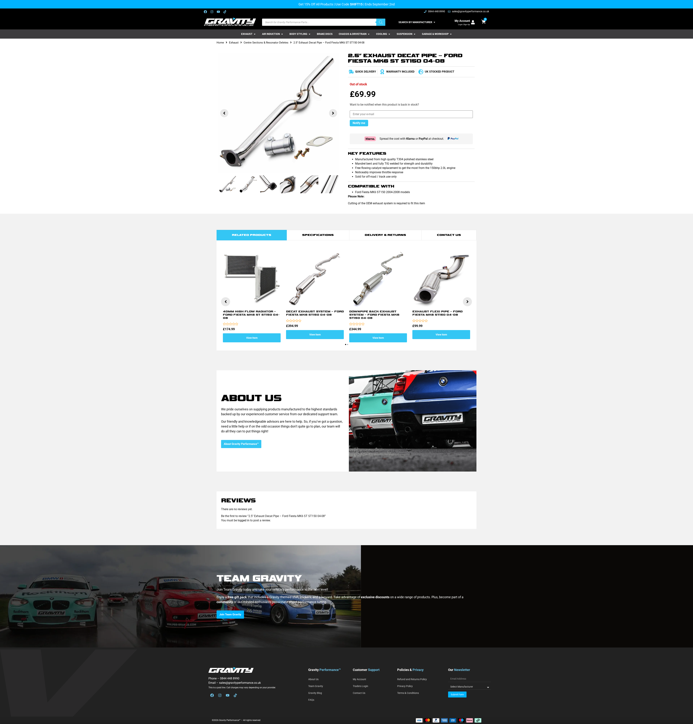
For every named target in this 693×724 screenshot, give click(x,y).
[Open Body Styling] (309, 34)
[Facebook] (205, 11)
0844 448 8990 (229, 678)
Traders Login (360, 686)
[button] (224, 113)
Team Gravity (315, 686)
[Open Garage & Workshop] (451, 34)
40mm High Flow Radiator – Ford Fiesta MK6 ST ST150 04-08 (251, 315)
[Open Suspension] (414, 34)
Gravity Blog (315, 693)
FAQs (311, 699)
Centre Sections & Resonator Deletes (266, 42)
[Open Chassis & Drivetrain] (368, 34)
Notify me (359, 123)
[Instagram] (212, 11)
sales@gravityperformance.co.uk (240, 682)
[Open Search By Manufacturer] (434, 22)
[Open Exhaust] (254, 34)
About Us (313, 679)
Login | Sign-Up (464, 24)
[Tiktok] (225, 11)
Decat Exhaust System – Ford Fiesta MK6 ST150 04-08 (315, 313)
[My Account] (473, 22)
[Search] (380, 22)
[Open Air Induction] (282, 34)
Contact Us (359, 693)
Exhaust (234, 42)
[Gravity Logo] (230, 22)
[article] (346, 599)
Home (220, 42)
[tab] (252, 235)
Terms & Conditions (408, 693)
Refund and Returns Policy (412, 679)
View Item (252, 337)
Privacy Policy (405, 686)
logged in (243, 520)
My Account (462, 21)
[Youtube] (218, 11)
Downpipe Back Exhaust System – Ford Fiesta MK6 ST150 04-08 (374, 315)
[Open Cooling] (389, 34)
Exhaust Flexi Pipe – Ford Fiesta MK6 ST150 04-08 (437, 313)
